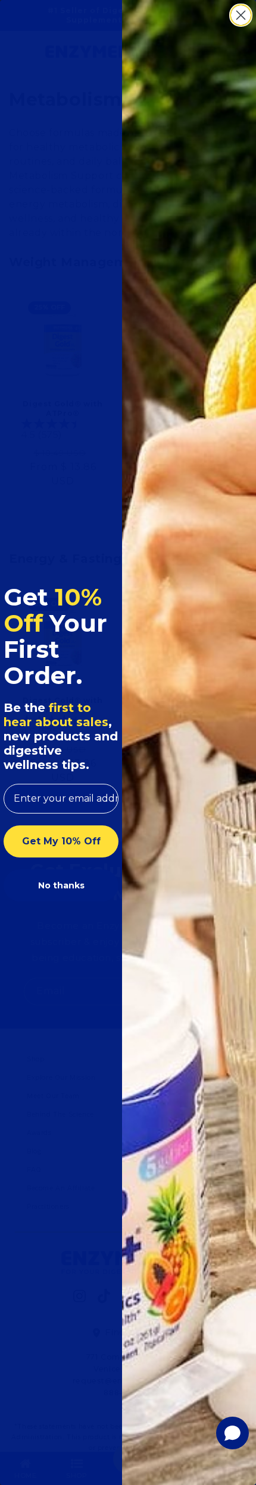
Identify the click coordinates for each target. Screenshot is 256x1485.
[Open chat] (232, 1433)
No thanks (61, 885)
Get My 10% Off (61, 841)
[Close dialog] (240, 15)
